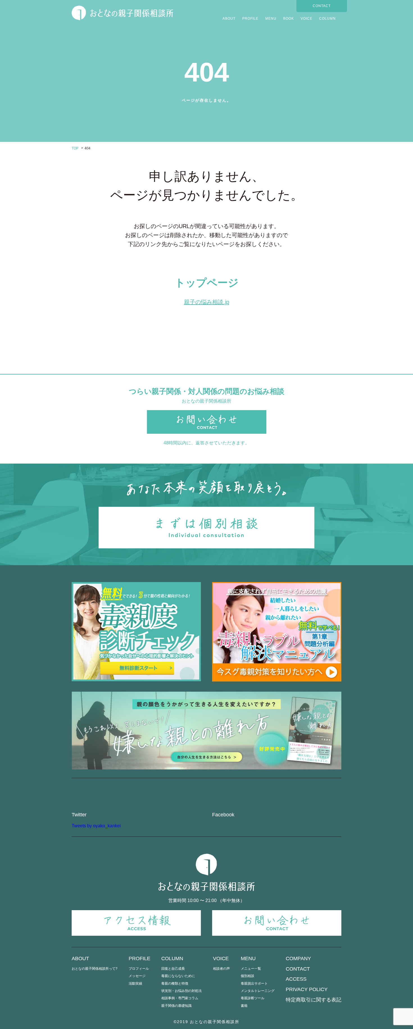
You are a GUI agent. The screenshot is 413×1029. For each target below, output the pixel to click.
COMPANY (298, 958)
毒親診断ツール (252, 998)
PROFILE (250, 19)
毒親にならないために (178, 976)
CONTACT (322, 6)
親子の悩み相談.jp (206, 302)
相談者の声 (221, 969)
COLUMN (327, 19)
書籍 (244, 1006)
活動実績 (135, 983)
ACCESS (296, 979)
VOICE (306, 19)
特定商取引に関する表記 (313, 1000)
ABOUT (229, 19)
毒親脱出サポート (254, 983)
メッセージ (137, 976)
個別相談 (247, 976)
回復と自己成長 (173, 969)
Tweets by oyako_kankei (96, 825)
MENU (270, 19)
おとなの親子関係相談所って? (94, 969)
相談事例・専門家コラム (179, 998)
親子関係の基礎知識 (176, 1006)
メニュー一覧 (251, 969)
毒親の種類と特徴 (174, 983)
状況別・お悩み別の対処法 (181, 991)
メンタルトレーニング (257, 991)
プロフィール (139, 969)
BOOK (288, 19)
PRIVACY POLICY (307, 989)
